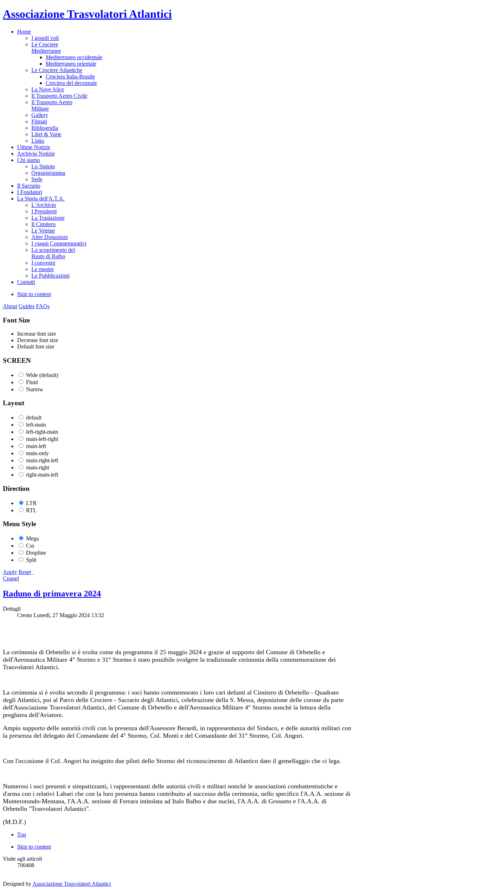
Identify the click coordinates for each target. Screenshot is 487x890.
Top (21, 834)
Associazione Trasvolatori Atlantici (71, 884)
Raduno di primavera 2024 (52, 593)
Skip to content (34, 294)
